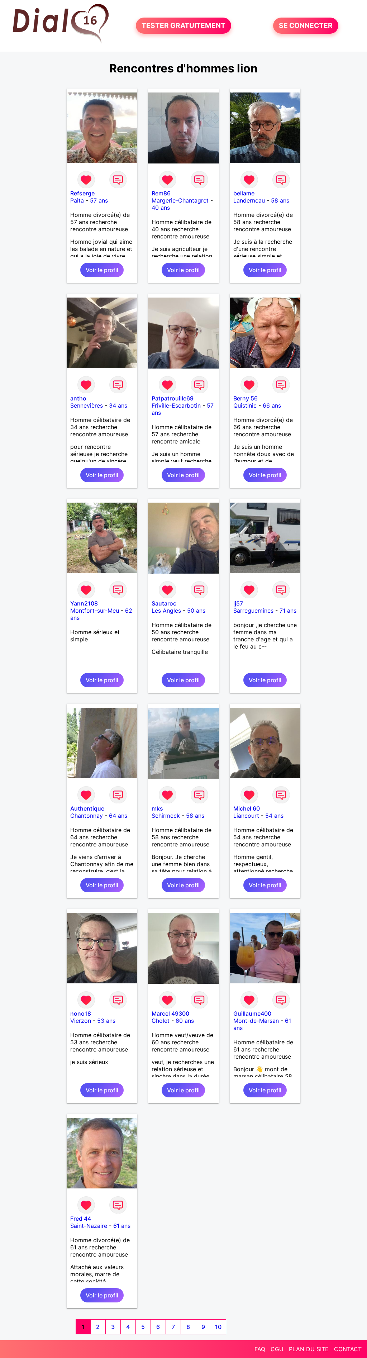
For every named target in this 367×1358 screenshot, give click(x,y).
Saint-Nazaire (88, 1225)
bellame (243, 193)
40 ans (161, 207)
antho (78, 398)
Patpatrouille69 (173, 398)
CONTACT (348, 1349)
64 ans (118, 815)
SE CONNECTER (306, 26)
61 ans (121, 1225)
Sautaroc (164, 603)
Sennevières (86, 405)
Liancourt (246, 815)
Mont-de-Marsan (256, 1020)
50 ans (196, 610)
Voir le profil (102, 270)
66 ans (272, 405)
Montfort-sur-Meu (94, 610)
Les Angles (166, 610)
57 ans (99, 200)
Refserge (82, 193)
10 (218, 1326)
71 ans (288, 610)
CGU (277, 1349)
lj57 (238, 603)
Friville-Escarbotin (176, 405)
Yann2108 (84, 603)
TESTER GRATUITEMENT (183, 26)
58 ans (280, 200)
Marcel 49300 (170, 1013)
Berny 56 (245, 398)
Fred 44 (80, 1218)
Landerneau (249, 200)
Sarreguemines (253, 610)
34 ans (118, 405)
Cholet (161, 1020)
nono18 (80, 1013)
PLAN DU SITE (309, 1349)
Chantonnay (86, 815)
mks (157, 808)
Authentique (87, 808)
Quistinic (245, 405)
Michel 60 (246, 808)
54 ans (274, 815)
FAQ (259, 1349)
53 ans (106, 1020)
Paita (77, 200)
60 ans (185, 1020)
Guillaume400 (252, 1013)
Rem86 (161, 193)
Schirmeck (166, 815)
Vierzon (80, 1020)
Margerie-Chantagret (180, 200)
